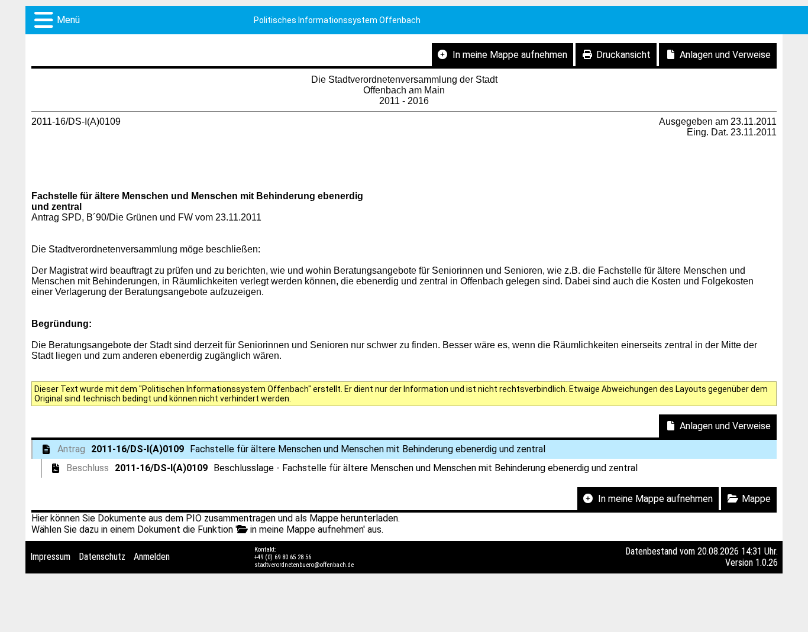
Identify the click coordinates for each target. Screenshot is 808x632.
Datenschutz (102, 556)
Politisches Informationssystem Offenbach (337, 20)
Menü (68, 19)
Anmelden (152, 556)
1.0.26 (766, 562)
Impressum (50, 556)
